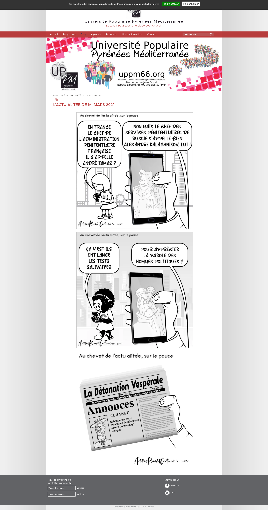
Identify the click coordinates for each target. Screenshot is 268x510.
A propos (95, 34)
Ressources (111, 34)
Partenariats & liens (132, 34)
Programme (69, 34)
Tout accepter (171, 4)
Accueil (54, 34)
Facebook (176, 486)
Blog (83, 34)
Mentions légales (121, 507)
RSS (173, 493)
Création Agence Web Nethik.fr (141, 507)
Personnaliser (191, 4)
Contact (151, 34)
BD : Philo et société (73, 95)
